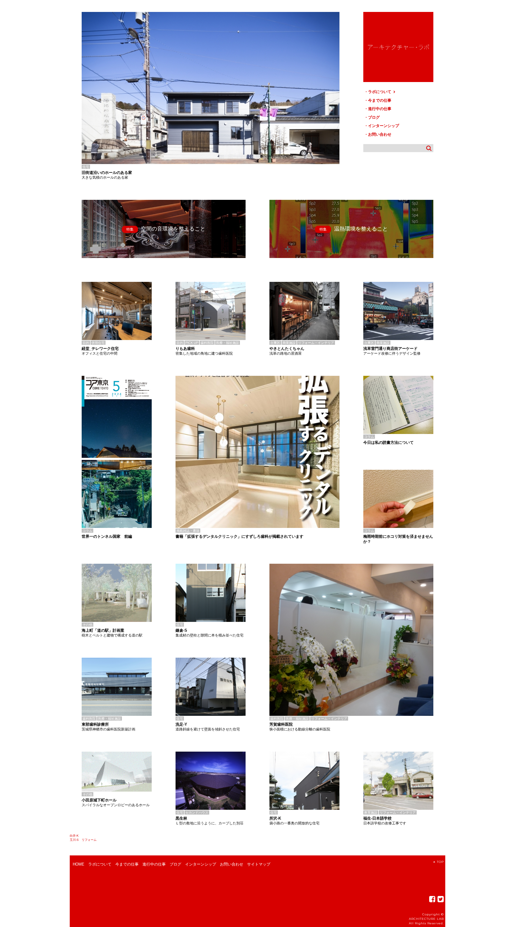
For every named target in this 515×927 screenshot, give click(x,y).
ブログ (374, 117)
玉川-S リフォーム (83, 839)
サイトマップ (258, 864)
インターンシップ (383, 125)
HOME (78, 864)
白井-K (74, 835)
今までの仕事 (379, 100)
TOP (440, 862)
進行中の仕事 (379, 108)
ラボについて (380, 91)
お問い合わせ (379, 134)
